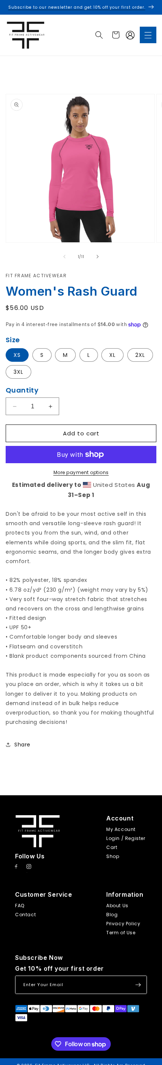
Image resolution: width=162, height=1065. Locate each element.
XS (17, 355)
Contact (25, 914)
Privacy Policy (123, 923)
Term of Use (121, 932)
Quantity (22, 390)
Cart (111, 847)
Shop (112, 856)
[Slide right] (97, 256)
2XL (140, 355)
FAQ (19, 905)
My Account (121, 829)
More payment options (81, 472)
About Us (117, 905)
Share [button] (22, 744)
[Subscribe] (138, 985)
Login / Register (125, 838)
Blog (112, 914)
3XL (18, 372)
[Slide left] (64, 256)
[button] (148, 35)
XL (112, 355)
